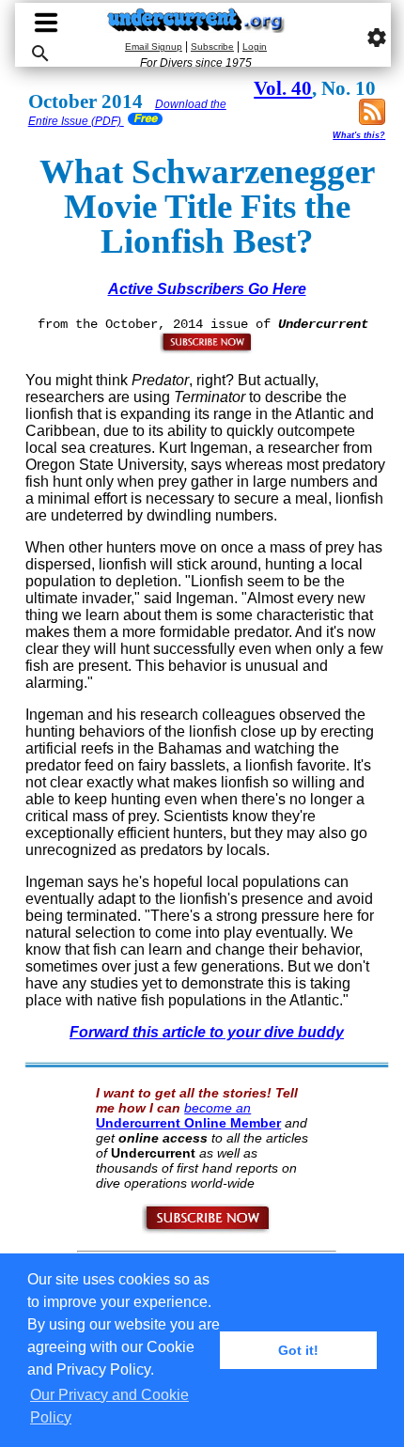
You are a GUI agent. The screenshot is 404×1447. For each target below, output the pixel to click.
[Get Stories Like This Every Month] (207, 349)
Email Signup (153, 46)
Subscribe (212, 46)
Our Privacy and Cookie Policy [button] (109, 1406)
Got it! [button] (298, 1350)
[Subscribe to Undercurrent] (207, 1229)
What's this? (359, 135)
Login (254, 46)
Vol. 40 (283, 88)
